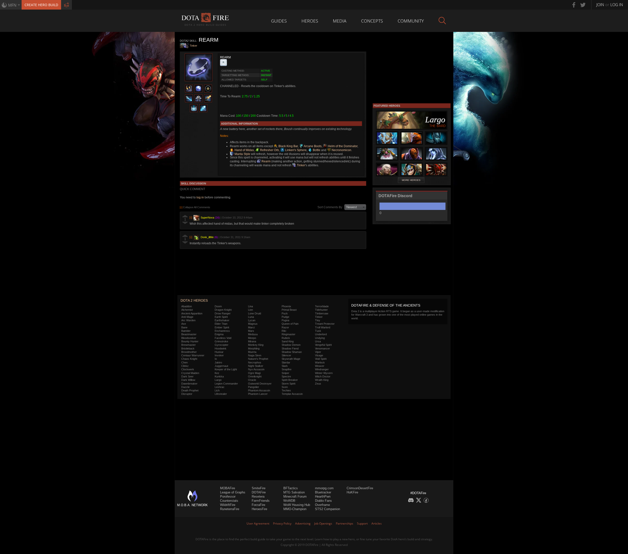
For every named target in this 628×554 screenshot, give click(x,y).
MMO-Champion (294, 509)
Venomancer (322, 348)
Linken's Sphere (295, 150)
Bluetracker (323, 492)
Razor (285, 327)
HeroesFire (259, 509)
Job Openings (323, 523)
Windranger (322, 369)
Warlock (320, 362)
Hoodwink (220, 348)
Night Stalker (255, 365)
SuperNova (207, 217)
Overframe (322, 505)
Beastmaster (188, 334)
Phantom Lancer (258, 393)
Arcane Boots (312, 146)
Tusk (318, 330)
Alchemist (187, 309)
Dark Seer (187, 376)
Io (216, 358)
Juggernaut (221, 365)
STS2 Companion (327, 509)
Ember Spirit (222, 327)
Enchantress (222, 330)
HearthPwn (322, 496)
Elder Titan (221, 323)
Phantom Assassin (259, 390)
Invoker (219, 355)
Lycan (251, 320)
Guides (279, 21)
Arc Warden (188, 320)
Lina (250, 306)
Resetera (258, 496)
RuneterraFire (229, 509)
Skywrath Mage (291, 358)
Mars (251, 330)
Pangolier (253, 387)
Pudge (285, 316)
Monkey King (255, 344)
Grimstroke (221, 341)
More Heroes (411, 180)
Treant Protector (325, 323)
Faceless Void (223, 337)
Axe (183, 323)
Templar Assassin (292, 393)
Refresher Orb (269, 150)
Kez (217, 373)
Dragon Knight (223, 309)
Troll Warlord (322, 327)
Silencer (286, 355)
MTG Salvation (294, 492)
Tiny (317, 320)
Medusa (253, 334)
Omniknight (255, 376)
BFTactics (290, 488)
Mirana (252, 341)
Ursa (318, 341)
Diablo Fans (323, 500)
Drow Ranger (223, 313)
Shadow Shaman (292, 351)
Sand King (288, 341)
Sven (285, 387)
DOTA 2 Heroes (194, 300)
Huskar (219, 351)
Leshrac (219, 387)
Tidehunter (321, 309)
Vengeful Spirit (323, 344)
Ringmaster (288, 334)
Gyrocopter (221, 344)
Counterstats (229, 500)
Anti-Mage (187, 316)
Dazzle (185, 387)
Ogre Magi (254, 373)
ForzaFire (258, 505)
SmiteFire (258, 488)
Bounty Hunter (189, 341)
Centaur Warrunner (192, 355)
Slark (285, 365)
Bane (184, 327)
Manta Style (242, 154)
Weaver (319, 365)
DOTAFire (259, 492)
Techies (286, 390)
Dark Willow (188, 379)
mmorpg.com (324, 488)
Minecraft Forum (295, 496)
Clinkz (185, 365)
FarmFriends (261, 500)
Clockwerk (187, 369)
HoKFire (352, 492)
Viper (318, 351)
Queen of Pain (290, 323)
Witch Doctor (322, 376)
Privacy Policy (282, 523)
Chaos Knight (189, 358)
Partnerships (344, 523)
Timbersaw (321, 313)
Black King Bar (288, 146)
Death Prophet (189, 390)
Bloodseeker (188, 337)
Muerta (252, 351)
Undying (320, 337)
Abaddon (186, 306)
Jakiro (218, 362)
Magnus (253, 323)
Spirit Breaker (290, 379)
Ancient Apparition (191, 313)
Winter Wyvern (324, 373)
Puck (285, 313)
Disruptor (186, 393)
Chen (184, 362)
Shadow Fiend (290, 348)
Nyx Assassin (256, 369)
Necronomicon (341, 150)
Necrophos (254, 362)
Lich (217, 390)
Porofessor (228, 496)
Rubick (286, 337)
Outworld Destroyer (260, 383)
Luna (251, 316)
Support (362, 523)
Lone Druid (254, 313)
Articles (376, 523)
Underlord (321, 334)
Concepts (372, 21)
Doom (218, 306)
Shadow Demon (291, 344)
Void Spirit (321, 358)
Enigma (219, 334)
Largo (218, 379)
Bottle (316, 150)
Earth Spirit (221, 316)
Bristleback (188, 348)
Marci (251, 327)
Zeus (318, 383)
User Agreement (258, 523)
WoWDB (289, 500)
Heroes (309, 21)
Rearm (266, 161)
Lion (250, 309)
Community (411, 21)
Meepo (252, 337)
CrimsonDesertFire (360, 488)
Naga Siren (254, 355)
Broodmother (189, 351)
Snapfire (286, 369)
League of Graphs (232, 492)
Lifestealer (221, 393)
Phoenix (286, 306)
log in (200, 197)
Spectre (286, 376)
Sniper (285, 373)
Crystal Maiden (190, 373)
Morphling (254, 348)
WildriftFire (227, 505)
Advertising (303, 523)
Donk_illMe (207, 237)
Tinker (193, 45)
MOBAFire (227, 488)
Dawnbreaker (189, 383)
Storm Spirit (288, 383)
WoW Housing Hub (296, 505)
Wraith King (321, 379)
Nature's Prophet (258, 358)
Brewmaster (188, 344)
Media (339, 21)
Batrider (186, 330)
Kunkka (219, 376)
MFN (12, 5)
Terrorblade (322, 306)
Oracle (252, 379)
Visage (319, 355)
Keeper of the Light (226, 369)
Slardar (286, 362)
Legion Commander (226, 383)
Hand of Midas (244, 150)
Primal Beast (289, 309)
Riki (284, 330)
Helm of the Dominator (342, 146)
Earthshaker (222, 320)
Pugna (285, 320)
